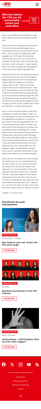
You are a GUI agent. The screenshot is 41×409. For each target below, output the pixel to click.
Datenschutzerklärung (20, 385)
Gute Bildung (7, 238)
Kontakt (20, 389)
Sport (4, 335)
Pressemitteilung (34, 20)
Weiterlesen (9, 250)
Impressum (20, 377)
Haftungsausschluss (20, 381)
